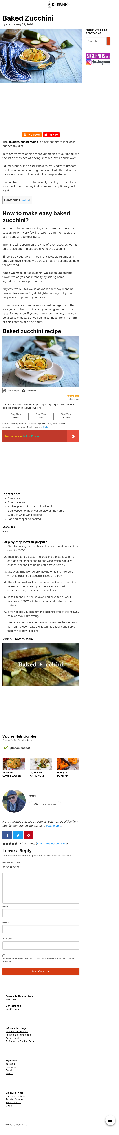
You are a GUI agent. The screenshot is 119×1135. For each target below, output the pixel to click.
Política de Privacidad (18, 1034)
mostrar (24, 200)
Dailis (45, 427)
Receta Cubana (14, 1099)
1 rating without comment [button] (52, 843)
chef (33, 796)
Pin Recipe (30, 390)
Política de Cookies (17, 1031)
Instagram (11, 1067)
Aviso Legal (12, 1038)
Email (6, 922)
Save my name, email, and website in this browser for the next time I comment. (38, 960)
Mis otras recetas (45, 804)
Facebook (11, 1070)
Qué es (10, 1105)
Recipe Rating (11, 862)
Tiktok (9, 1073)
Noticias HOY (13, 1102)
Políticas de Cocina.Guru (20, 1041)
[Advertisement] (40, 109)
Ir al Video (52, 135)
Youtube (10, 1063)
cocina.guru (53, 825)
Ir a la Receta (33, 135)
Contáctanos (13, 1009)
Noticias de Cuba (16, 1096)
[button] (68, 396)
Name (6, 906)
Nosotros (11, 999)
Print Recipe (12, 390)
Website (7, 938)
